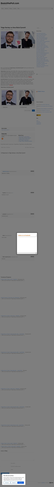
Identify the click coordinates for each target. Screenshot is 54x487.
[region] (13, 479)
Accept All (20, 482)
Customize (7, 482)
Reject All (13, 482)
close (36, 253)
